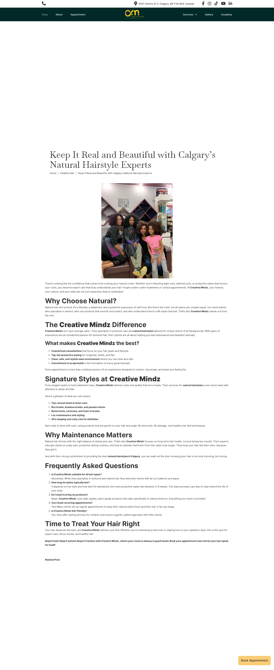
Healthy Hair (67, 173)
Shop (45, 14)
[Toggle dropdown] (196, 14)
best (121, 456)
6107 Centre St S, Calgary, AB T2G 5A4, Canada (166, 3)
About (59, 14)
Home (53, 173)
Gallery (209, 14)
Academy (226, 14)
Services (188, 14)
